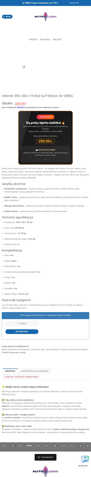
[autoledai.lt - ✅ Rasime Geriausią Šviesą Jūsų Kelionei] (45, 16)
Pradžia (33, 39)
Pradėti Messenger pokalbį (14, 352)
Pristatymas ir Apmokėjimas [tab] (34, 371)
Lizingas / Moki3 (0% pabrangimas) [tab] (21, 377)
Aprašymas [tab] (10, 371)
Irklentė (57, 39)
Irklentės (45, 39)
